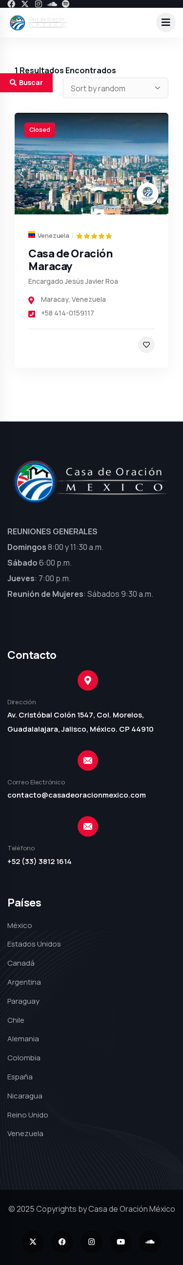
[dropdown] (166, 22)
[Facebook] (11, 4)
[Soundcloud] (52, 4)
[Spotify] (66, 4)
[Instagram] (38, 4)
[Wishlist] (146, 345)
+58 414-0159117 (67, 312)
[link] (91, 163)
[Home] (38, 22)
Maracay (54, 299)
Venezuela (89, 299)
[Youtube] (121, 1242)
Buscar (31, 82)
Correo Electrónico (36, 782)
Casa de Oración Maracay (70, 260)
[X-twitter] (25, 4)
